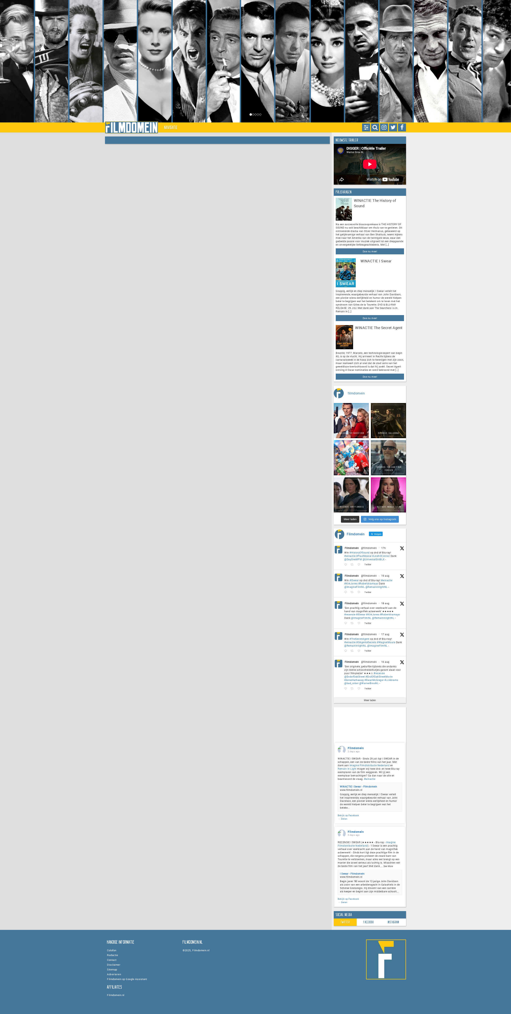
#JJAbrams (391, 680)
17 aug (385, 634)
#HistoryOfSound (360, 552)
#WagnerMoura (386, 642)
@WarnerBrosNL (369, 683)
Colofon (111, 950)
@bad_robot (351, 683)
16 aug (385, 661)
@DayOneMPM (353, 559)
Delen (344, 818)
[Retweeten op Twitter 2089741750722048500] (353, 623)
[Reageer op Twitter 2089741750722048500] (346, 623)
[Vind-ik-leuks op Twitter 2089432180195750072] (360, 651)
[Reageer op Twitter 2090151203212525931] (346, 592)
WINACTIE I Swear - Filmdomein (358, 786)
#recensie (350, 614)
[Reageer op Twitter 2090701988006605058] (346, 565)
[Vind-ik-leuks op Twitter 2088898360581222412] (360, 689)
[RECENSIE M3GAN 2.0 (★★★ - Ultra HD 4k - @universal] (388, 494)
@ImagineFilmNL (354, 586)
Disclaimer (113, 964)
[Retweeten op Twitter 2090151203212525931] (353, 592)
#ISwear (354, 580)
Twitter (345, 922)
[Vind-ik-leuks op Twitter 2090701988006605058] (360, 565)
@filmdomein (369, 547)
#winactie (350, 555)
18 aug (385, 603)
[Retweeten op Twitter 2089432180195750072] (353, 651)
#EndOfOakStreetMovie (378, 676)
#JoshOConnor (381, 555)
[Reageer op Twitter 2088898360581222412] (346, 689)
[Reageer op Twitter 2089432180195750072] (346, 651)
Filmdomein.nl (115, 995)
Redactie (112, 955)
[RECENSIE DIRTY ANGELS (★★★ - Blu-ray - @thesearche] (351, 494)
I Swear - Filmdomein (352, 873)
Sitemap (112, 969)
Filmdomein (352, 547)
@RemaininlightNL (376, 586)
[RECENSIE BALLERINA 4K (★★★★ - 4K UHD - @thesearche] (388, 420)
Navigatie (171, 127)
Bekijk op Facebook (348, 815)
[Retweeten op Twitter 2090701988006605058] (353, 565)
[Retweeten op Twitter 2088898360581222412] (353, 689)
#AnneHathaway (354, 680)
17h (383, 547)
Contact (112, 960)
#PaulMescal (364, 555)
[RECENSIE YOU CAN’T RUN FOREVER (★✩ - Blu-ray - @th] (388, 457)
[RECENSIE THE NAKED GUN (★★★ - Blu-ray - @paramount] (351, 420)
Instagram (393, 922)
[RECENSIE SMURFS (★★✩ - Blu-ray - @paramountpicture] (351, 457)
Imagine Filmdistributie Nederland (370, 765)
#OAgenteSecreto (366, 642)
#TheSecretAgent (359, 638)
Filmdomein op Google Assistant (127, 979)
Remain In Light (347, 768)
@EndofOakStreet (354, 676)
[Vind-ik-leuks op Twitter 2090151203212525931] (360, 592)
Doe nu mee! (370, 251)
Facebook (368, 922)
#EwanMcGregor (374, 680)
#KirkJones (351, 583)
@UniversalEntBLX (374, 559)
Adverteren (114, 974)
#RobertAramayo (368, 583)
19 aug (385, 575)
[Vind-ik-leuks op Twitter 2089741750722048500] (360, 623)
